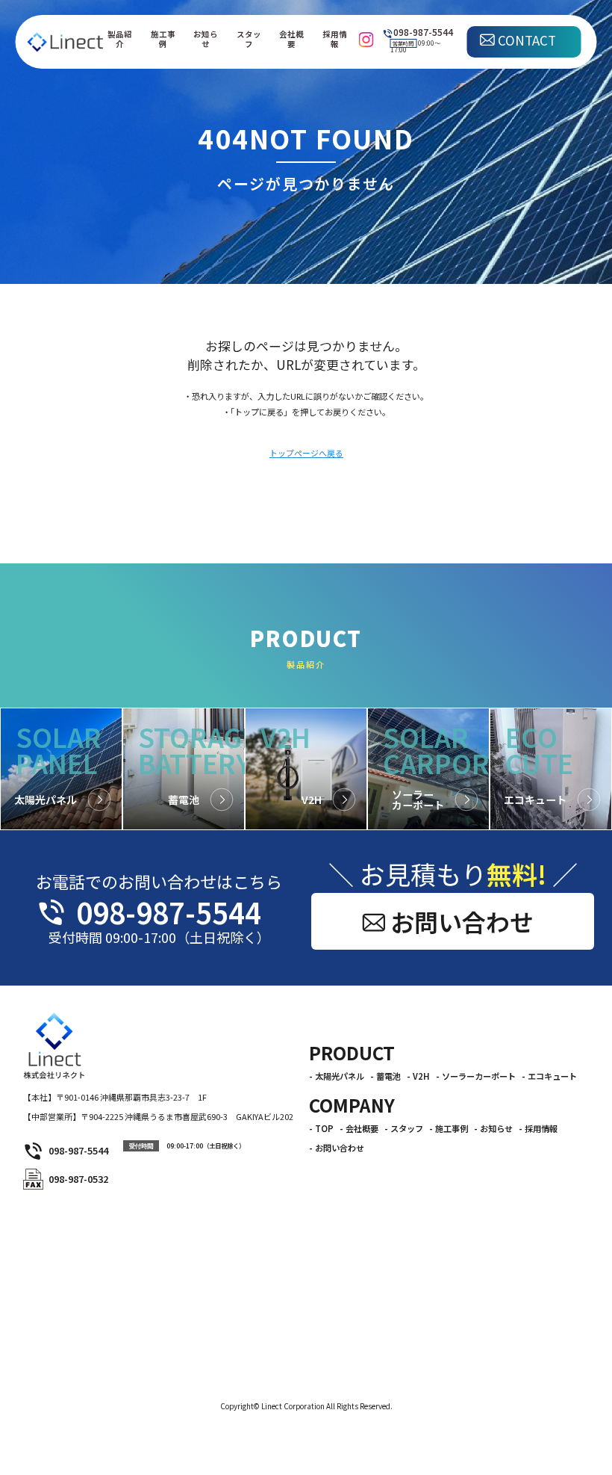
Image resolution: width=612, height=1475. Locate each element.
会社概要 (291, 39)
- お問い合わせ (336, 1148)
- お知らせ (493, 1129)
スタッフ (249, 39)
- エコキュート (549, 1076)
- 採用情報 (538, 1129)
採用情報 (334, 39)
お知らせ (205, 39)
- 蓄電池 (385, 1076)
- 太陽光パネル (336, 1076)
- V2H (418, 1076)
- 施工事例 (448, 1129)
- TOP (321, 1129)
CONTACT (527, 40)
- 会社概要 (359, 1129)
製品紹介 (119, 39)
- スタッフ (403, 1129)
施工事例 (163, 39)
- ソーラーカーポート (476, 1076)
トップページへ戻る (306, 453)
